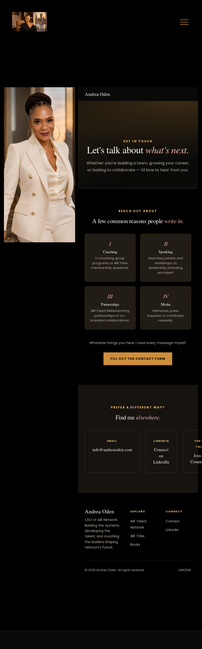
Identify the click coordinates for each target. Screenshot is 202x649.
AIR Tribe (137, 536)
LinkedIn (172, 530)
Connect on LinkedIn (161, 456)
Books (135, 544)
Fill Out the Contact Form (137, 358)
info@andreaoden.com (112, 449)
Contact (173, 521)
